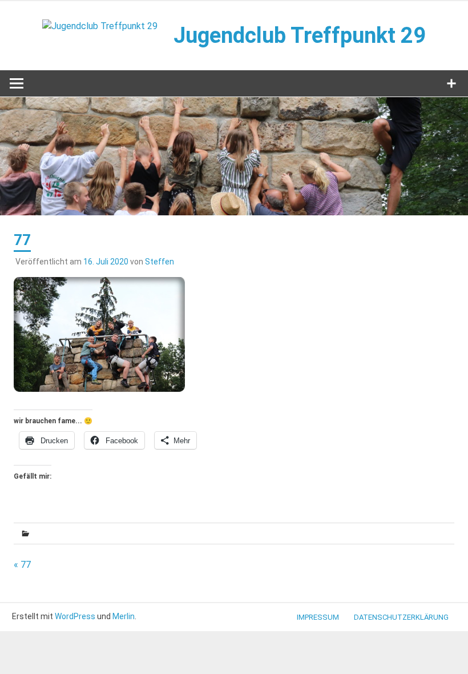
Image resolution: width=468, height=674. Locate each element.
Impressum (318, 617)
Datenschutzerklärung (401, 617)
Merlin (123, 616)
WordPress (75, 616)
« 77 (22, 564)
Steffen (159, 261)
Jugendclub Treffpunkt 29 (300, 35)
